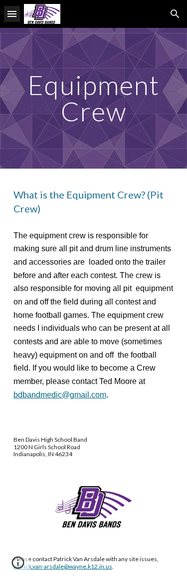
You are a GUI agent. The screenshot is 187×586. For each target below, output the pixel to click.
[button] (12, 13)
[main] (93, 98)
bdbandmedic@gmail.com (59, 395)
